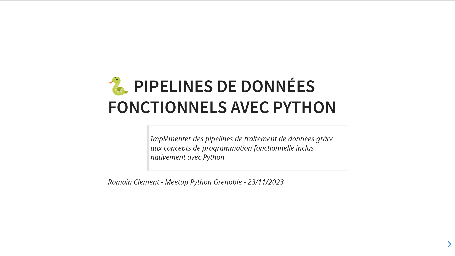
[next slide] (449, 244)
